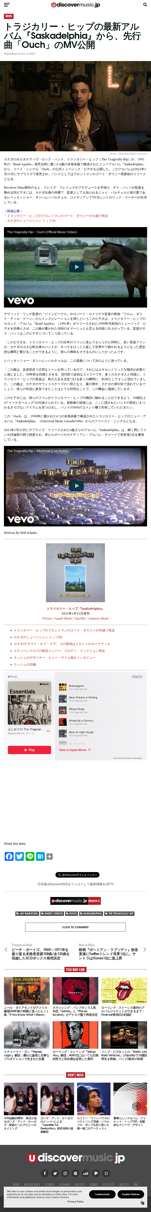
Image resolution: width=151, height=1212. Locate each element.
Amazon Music (98, 618)
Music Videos (54, 913)
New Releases (32, 1184)
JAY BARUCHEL (29, 913)
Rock (73, 913)
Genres (93, 1184)
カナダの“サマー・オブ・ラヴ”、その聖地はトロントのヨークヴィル (62, 644)
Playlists (109, 1184)
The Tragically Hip (121, 913)
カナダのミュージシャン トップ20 (31, 220)
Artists (80, 1184)
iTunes (47, 618)
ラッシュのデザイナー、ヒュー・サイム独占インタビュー (55, 657)
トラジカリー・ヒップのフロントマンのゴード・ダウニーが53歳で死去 (57, 216)
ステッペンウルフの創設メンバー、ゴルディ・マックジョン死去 (59, 650)
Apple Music (63, 618)
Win (136, 1184)
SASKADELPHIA (92, 913)
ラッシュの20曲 (25, 664)
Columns (64, 1184)
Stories (49, 1184)
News (16, 1184)
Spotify (80, 618)
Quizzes (124, 1184)
